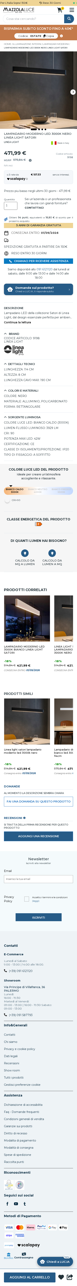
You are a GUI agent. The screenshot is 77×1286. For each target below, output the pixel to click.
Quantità (9, 199)
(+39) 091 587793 (21, 1015)
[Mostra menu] (71, 10)
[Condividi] (70, 1277)
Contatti (11, 946)
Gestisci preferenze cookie (22, 1085)
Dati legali (11, 1056)
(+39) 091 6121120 (21, 971)
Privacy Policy (9, 899)
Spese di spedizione (17, 1155)
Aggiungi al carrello (30, 1277)
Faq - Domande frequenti (21, 1112)
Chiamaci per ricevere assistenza (40, 261)
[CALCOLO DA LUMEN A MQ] (52, 553)
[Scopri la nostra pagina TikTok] (24, 1204)
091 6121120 (45, 269)
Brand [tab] (13, 334)
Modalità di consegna (18, 1147)
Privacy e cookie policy (19, 1049)
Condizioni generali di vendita (24, 1119)
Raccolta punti (14, 1162)
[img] (30, 160)
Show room (12, 1070)
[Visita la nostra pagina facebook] (7, 1204)
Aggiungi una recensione (38, 836)
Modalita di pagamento (20, 1140)
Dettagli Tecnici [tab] (21, 364)
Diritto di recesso (15, 1133)
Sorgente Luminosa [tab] (24, 417)
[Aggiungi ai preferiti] (61, 1277)
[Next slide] (73, 92)
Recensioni (11, 1063)
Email (8, 871)
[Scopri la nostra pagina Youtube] (16, 1204)
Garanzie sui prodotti (18, 1126)
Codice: (36, 36)
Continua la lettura (17, 322)
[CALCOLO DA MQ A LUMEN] (25, 553)
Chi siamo (10, 1042)
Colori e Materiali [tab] (23, 390)
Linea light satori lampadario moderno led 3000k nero (22, 751)
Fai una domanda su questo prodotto (38, 801)
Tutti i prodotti (13, 1077)
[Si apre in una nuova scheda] (9, 1185)
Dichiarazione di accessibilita (23, 1105)
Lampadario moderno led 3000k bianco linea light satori (24, 649)
